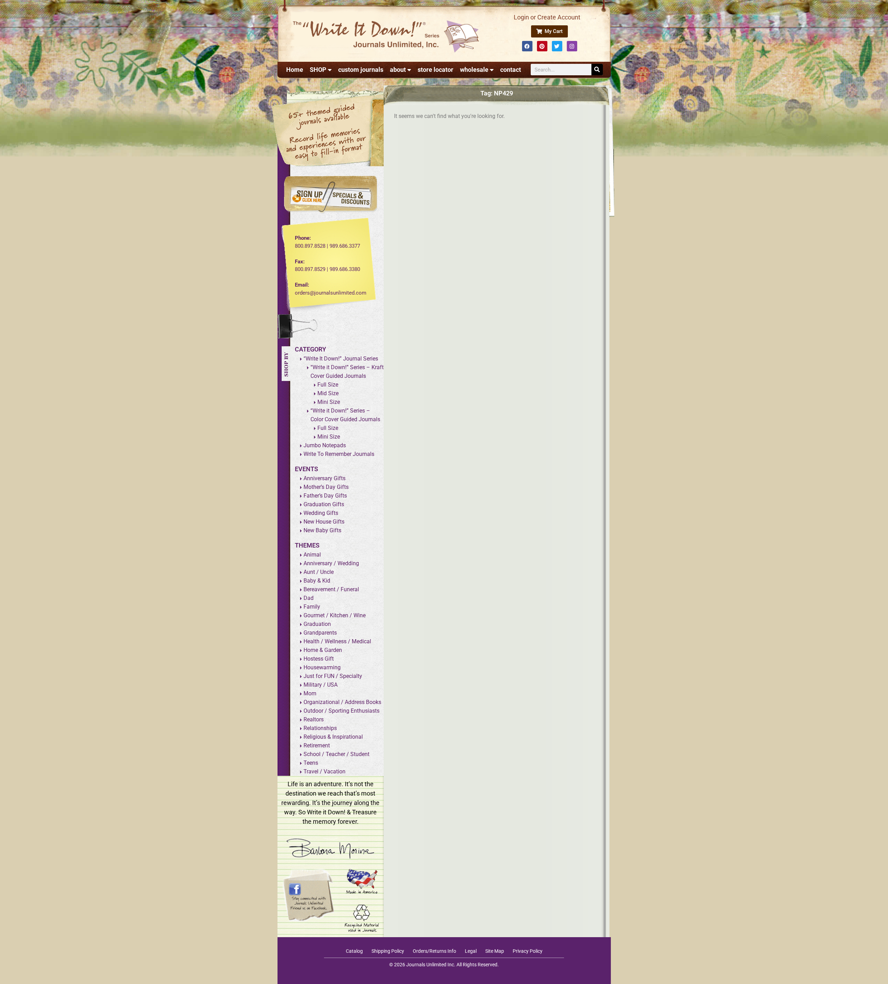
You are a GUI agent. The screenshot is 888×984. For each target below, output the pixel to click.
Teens (311, 763)
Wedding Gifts (321, 513)
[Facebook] (527, 46)
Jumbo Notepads (325, 445)
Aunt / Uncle (319, 572)
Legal (471, 951)
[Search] (597, 69)
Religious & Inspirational (333, 736)
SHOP (318, 69)
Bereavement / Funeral (331, 589)
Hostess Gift (319, 658)
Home (294, 69)
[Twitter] (557, 46)
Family (312, 606)
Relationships (320, 728)
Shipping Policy (388, 951)
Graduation (317, 624)
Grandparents (320, 632)
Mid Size (328, 393)
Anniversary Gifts (324, 478)
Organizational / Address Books (342, 702)
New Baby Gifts (322, 530)
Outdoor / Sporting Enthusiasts (341, 710)
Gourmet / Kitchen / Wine (335, 615)
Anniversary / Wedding (331, 563)
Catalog (354, 951)
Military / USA (321, 684)
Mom (310, 693)
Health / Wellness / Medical (337, 641)
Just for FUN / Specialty (333, 676)
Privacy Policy (528, 951)
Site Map (494, 951)
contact (510, 69)
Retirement (317, 745)
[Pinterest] (542, 46)
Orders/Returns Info (434, 951)
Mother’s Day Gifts (326, 487)
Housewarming (322, 667)
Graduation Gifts (324, 504)
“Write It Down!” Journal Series (341, 358)
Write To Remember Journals (339, 454)
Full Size (327, 384)
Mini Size (328, 402)
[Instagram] (572, 46)
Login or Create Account (547, 17)
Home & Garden (323, 650)
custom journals (360, 69)
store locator (435, 69)
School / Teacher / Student (336, 754)
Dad (309, 598)
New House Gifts (324, 521)
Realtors (314, 719)
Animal (312, 554)
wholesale (474, 69)
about (398, 69)
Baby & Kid (317, 580)
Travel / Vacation (324, 771)
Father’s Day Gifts (325, 495)
